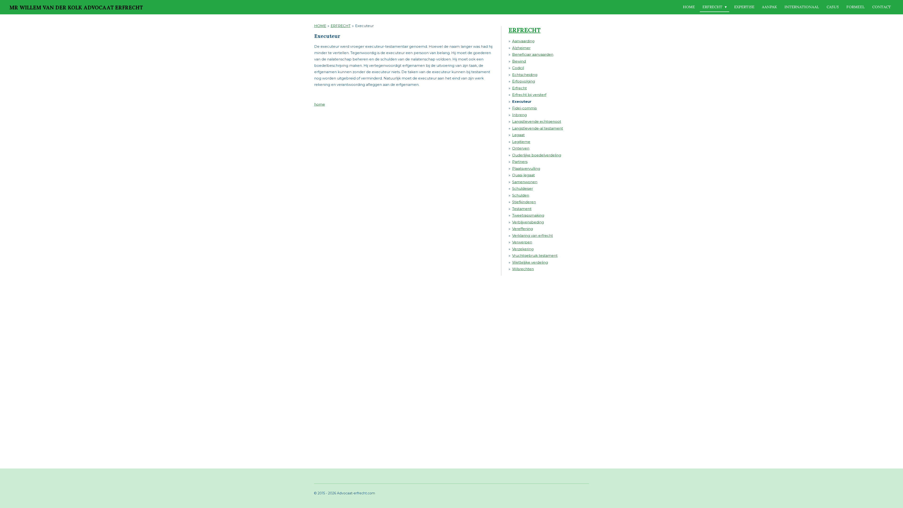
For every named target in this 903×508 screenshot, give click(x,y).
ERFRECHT (341, 26)
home (319, 104)
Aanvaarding (523, 41)
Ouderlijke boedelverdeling (536, 155)
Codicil (518, 68)
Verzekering (523, 249)
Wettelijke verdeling (530, 262)
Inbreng (519, 115)
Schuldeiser (522, 188)
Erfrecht (519, 88)
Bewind (519, 61)
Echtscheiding (524, 74)
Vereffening (522, 228)
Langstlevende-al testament (537, 128)
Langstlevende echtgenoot (536, 121)
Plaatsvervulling (526, 168)
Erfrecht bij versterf (529, 94)
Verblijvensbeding (528, 222)
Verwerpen (522, 242)
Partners (519, 161)
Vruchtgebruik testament (535, 255)
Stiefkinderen (524, 202)
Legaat (518, 135)
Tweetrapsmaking (528, 215)
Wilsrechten (523, 269)
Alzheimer (521, 48)
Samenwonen (524, 182)
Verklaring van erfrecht (532, 235)
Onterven (520, 148)
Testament (521, 208)
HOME (320, 26)
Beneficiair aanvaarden (532, 54)
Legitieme (521, 141)
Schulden (520, 195)
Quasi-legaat (523, 175)
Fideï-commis (524, 108)
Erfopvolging (523, 81)
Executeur (364, 26)
